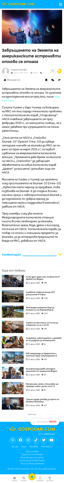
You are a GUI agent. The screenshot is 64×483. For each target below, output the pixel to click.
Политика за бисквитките (32, 460)
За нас (14, 446)
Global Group (49, 434)
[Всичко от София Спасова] (5, 71)
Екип (23, 446)
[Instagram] (28, 440)
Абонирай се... (14, 79)
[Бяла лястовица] (52, 71)
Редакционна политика (32, 454)
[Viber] (12, 440)
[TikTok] (36, 440)
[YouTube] (51, 440)
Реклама (33, 446)
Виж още (32, 414)
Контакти (47, 446)
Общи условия (32, 451)
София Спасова (19, 69)
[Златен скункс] (59, 71)
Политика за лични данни (32, 457)
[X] (44, 440)
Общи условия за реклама (32, 463)
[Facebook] (20, 440)
